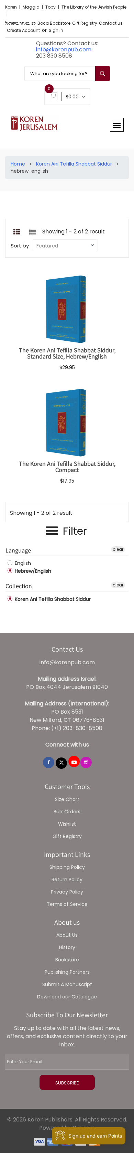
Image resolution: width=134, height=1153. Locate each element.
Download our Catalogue (67, 996)
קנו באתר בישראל (20, 23)
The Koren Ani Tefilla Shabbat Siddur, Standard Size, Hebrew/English (67, 353)
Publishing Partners (67, 972)
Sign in (56, 30)
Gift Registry (84, 23)
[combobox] (67, 73)
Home (18, 163)
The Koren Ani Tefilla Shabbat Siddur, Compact (67, 467)
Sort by (20, 245)
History (67, 947)
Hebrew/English (32, 571)
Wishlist (67, 824)
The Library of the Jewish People (94, 7)
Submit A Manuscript (67, 984)
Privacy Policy (67, 891)
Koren (11, 7)
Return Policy (67, 879)
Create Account (23, 30)
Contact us (111, 23)
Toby (51, 7)
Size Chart (67, 799)
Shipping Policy (67, 867)
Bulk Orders (67, 811)
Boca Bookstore (53, 23)
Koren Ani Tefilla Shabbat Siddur (74, 163)
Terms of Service (67, 904)
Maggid (32, 7)
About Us (67, 935)
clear (118, 549)
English (22, 563)
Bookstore (67, 959)
